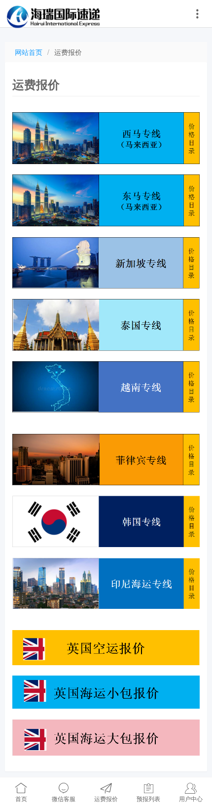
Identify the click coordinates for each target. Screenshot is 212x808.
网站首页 (28, 52)
